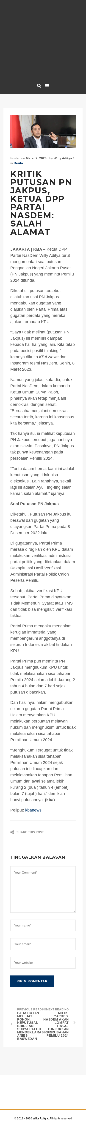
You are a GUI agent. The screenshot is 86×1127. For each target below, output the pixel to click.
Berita (18, 163)
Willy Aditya (63, 158)
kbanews (33, 810)
